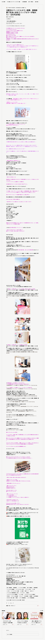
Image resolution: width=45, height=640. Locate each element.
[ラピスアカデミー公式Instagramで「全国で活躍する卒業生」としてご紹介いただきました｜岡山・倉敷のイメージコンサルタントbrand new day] (8, 615)
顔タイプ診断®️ (31, 1)
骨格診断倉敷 (35, 587)
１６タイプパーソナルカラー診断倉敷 (12, 594)
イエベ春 (33, 589)
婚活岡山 (27, 592)
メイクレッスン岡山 (28, 589)
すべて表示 (41, 610)
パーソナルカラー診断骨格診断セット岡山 (13, 592)
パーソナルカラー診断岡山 (22, 587)
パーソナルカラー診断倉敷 (10, 589)
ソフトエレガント (22, 592)
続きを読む (36, 1)
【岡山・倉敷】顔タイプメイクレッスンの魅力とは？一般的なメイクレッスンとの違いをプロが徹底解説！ (36, 622)
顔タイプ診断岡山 (29, 587)
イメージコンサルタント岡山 (20, 589)
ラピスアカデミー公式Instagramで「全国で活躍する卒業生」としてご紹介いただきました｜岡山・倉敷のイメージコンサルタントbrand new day (8, 622)
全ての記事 (3, 1)
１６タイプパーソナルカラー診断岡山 (30, 594)
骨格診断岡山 (15, 587)
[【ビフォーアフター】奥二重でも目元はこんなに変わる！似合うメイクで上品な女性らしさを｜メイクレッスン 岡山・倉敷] (22, 615)
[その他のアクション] (38, 7)
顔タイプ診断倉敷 (9, 587)
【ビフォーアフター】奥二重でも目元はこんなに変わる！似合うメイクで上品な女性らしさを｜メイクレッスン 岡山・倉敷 (22, 622)
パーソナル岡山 (21, 594)
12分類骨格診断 (24, 1)
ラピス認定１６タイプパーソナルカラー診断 (13, 1)
